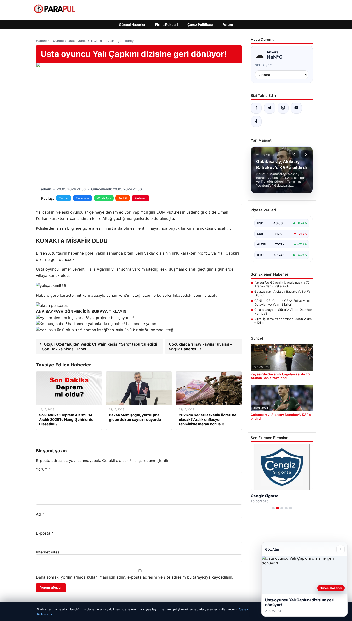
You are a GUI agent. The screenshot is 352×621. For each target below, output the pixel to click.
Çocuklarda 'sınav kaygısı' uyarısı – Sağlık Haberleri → (200, 346)
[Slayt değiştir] (273, 508)
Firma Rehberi (166, 25)
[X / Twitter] (269, 108)
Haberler (42, 41)
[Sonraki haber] (305, 154)
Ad (40, 514)
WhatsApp (104, 198)
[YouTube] (296, 108)
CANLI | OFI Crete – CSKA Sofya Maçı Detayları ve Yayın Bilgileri (282, 302)
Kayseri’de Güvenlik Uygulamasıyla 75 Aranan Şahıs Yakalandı (282, 284)
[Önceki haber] (295, 154)
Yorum (43, 469)
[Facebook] (256, 108)
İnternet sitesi (48, 552)
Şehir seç (263, 65)
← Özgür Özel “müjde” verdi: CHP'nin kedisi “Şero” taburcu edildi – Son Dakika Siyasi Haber (98, 346)
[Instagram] (283, 108)
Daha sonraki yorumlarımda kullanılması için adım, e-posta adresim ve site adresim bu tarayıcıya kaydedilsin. (134, 577)
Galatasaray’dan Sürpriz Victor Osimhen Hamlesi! (283, 311)
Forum (227, 25)
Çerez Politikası (200, 25)
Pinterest (141, 198)
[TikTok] (256, 121)
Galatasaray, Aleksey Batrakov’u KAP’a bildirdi (282, 293)
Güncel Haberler (132, 25)
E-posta (44, 533)
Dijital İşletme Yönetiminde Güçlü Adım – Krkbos (283, 321)
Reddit (122, 198)
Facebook (82, 198)
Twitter (63, 198)
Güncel (58, 41)
